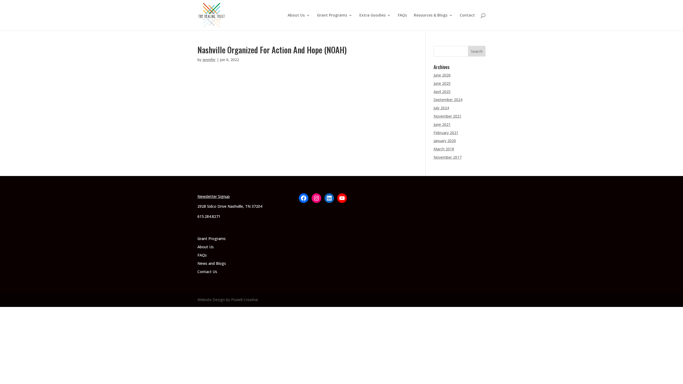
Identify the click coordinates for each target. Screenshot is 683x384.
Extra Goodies (372, 15)
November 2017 (448, 157)
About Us (296, 15)
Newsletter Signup (213, 196)
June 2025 (442, 83)
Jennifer (209, 59)
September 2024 (448, 99)
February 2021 (446, 132)
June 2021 (442, 124)
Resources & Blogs (430, 15)
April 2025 (442, 91)
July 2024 (441, 107)
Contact (467, 15)
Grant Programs (332, 15)
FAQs (402, 15)
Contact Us (207, 271)
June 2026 (442, 75)
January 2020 (445, 140)
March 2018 (444, 148)
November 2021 (448, 116)
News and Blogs (211, 263)
